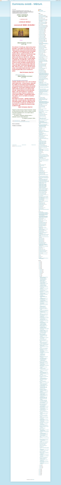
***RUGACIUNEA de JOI (42, 30)
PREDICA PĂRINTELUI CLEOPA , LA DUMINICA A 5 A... (44, 316)
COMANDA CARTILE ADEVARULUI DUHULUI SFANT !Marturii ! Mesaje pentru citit (44, 123)
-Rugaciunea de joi (41, 165)
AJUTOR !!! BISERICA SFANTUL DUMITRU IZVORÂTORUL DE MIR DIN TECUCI (44, 90)
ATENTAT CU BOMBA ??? (42, 451)
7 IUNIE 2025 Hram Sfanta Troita (42, 56)
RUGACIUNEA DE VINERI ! (42, 66)
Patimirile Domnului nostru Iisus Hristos (43, 155)
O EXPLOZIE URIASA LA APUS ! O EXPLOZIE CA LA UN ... (43, 290)
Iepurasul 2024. (41, 81)
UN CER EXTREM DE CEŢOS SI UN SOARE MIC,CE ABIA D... (44, 433)
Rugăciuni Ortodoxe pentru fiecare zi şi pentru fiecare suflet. (43, 229)
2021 (39, 266)
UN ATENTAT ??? (42, 446)
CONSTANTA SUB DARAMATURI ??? (44, 425)
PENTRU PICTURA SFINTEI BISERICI (43, 94)
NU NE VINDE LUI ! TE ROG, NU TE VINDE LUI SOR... (44, 287)
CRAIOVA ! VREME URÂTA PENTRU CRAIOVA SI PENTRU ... (44, 435)
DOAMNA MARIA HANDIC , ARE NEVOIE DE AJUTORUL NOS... (43, 387)
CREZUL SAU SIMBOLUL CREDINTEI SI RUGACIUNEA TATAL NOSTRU (43, 190)
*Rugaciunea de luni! (41, 51)
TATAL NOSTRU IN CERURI (42, 242)
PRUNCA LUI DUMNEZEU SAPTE (43, 154)
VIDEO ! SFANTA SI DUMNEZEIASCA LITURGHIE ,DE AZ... (44, 314)
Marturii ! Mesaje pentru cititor (42, 19)
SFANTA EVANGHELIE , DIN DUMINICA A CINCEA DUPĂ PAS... (44, 317)
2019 (39, 268)
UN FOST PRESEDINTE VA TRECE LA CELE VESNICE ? (44, 337)
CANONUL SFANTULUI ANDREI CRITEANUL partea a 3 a (42, 118)
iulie (40, 274)
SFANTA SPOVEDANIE (41, 106)
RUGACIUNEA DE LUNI (41, 70)
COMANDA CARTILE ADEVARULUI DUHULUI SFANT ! (43, 121)
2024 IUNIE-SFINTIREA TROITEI (42, 85)
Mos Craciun (40, 53)
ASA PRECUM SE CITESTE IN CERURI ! (43, 174)
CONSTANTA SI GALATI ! (42, 388)
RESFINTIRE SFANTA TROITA (42, 223)
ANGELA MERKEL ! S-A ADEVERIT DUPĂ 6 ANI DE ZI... (44, 424)
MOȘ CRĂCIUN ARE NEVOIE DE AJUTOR (44, 209)
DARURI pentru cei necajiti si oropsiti (43, 196)
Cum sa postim (40, 195)
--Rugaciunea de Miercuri (42, 35)
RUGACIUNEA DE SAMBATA (42, 59)
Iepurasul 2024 (40, 80)
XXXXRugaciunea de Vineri (42, 251)
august (40, 273)
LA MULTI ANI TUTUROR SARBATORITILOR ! (42, 354)
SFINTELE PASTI (41, 231)
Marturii (15, 121)
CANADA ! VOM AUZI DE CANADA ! (44, 403)
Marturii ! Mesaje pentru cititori (42, 16)
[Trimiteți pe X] (23, 120)
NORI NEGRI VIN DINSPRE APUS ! (44, 457)
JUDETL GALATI (41, 152)
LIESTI (40, 153)
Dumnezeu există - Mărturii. (27, 4)
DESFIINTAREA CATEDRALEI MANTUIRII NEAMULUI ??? (43, 279)
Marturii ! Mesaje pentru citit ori (42, 25)
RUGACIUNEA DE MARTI (42, 34)
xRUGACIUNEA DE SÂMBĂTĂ (42, 76)
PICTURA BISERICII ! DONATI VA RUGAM (43, 87)
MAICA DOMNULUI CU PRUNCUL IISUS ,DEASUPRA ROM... (43, 358)
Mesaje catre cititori (41, 18)
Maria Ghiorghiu (41, 10)
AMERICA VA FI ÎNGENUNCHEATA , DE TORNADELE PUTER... (44, 293)
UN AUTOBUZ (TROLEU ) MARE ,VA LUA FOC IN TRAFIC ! (44, 385)
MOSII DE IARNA (41, 111)
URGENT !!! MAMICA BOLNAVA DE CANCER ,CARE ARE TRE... (44, 342)
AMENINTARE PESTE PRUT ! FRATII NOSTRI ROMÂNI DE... (44, 322)
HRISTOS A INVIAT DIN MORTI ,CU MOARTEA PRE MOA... (44, 393)
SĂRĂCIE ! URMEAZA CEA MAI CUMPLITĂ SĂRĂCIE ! (43, 282)
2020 (39, 267)
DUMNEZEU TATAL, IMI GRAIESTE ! (44, 348)
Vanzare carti (40, 42)
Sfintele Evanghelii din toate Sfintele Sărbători (25, 121)
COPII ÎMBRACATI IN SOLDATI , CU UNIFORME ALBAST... (44, 298)
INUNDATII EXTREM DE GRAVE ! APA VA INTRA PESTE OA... (44, 439)
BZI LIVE (40, 100)
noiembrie (41, 270)
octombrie (41, 271)
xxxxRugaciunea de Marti (42, 72)
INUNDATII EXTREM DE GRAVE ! (43, 361)
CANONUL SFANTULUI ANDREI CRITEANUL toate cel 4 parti (42, 184)
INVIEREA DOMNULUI (41, 203)
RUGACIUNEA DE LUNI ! (42, 28)
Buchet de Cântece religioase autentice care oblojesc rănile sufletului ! (43, 179)
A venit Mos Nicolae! (41, 171)
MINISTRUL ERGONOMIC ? (43, 381)
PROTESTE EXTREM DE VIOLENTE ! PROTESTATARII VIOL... (44, 408)
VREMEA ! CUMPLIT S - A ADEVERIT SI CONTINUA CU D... (44, 453)
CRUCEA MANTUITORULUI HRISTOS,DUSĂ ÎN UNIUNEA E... (44, 378)
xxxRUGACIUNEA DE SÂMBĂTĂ (42, 114)
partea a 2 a (40, 256)
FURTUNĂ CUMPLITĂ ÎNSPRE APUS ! (44, 310)
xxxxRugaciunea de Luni (42, 115)
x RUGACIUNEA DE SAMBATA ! (42, 60)
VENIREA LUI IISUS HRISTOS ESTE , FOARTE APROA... (44, 362)
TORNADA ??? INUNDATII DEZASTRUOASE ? (43, 280)
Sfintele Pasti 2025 (41, 238)
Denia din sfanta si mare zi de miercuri (43, 110)
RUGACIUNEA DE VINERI (42, 71)
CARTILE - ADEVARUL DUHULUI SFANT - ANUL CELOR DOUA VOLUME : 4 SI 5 (44, 84)
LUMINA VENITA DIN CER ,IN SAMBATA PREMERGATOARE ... (44, 430)
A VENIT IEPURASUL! (41, 170)
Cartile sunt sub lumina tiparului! (42, 124)
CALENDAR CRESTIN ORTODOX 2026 (43, 181)
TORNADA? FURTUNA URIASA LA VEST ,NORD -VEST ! (44, 319)
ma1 (39, 255)
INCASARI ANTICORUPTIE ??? (43, 443)
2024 (39, 166)
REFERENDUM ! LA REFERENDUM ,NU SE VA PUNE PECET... (44, 332)
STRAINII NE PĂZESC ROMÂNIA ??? (44, 442)
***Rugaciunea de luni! (41, 36)
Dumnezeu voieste (41, 200)
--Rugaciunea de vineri (41, 31)
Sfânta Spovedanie (41, 241)
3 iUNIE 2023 (40, 168)
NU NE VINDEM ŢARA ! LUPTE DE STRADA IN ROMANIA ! (44, 300)
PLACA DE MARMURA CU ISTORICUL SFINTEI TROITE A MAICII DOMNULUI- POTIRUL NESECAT (43, 215)
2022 (39, 265)
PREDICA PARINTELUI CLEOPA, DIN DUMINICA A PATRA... (44, 364)
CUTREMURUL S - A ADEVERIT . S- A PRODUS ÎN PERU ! (44, 311)
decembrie (41, 269)
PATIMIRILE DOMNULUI (41, 130)
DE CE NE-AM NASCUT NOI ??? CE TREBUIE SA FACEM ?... (44, 409)
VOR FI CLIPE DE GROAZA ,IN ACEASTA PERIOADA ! (43, 405)
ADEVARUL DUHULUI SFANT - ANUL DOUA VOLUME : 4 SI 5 (43, 172)
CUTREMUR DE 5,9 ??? (42, 355)
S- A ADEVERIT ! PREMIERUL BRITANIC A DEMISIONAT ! (43, 324)
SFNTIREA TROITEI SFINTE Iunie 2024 (43, 234)
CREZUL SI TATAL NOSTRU (42, 191)
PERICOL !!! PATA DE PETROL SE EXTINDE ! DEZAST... (43, 325)
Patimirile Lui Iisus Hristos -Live (42, 220)
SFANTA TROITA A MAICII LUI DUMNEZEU (44, 159)
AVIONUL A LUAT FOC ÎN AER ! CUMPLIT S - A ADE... (43, 458)
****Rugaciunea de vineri (42, 55)
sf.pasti (40, 257)
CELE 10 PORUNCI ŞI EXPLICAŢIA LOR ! (43, 119)
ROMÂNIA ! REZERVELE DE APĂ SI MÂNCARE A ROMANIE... (44, 277)
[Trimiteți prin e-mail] (21, 120)
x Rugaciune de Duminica (42, 77)
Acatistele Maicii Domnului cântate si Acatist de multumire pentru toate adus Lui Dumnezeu (43, 44)
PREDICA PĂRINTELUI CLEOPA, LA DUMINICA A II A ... (44, 460)
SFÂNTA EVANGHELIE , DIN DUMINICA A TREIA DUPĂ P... (44, 421)
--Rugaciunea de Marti (41, 37)
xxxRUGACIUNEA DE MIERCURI (43, 78)
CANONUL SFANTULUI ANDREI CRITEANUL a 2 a (42, 182)
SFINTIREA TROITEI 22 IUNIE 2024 (43, 135)
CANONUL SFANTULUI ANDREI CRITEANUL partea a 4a (42, 143)
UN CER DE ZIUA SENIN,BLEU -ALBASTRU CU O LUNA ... (43, 285)
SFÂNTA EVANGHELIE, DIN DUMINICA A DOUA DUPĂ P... (44, 461)
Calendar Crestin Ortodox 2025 (42, 192)
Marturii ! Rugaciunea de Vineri (42, 105)
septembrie (41, 272)
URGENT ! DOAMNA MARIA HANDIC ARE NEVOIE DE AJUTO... (44, 372)
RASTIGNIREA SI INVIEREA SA (42, 222)
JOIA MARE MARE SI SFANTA (42, 204)
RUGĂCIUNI (40, 226)
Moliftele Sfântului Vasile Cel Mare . (43, 75)
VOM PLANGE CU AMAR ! (43, 444)
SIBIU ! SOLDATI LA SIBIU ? (43, 333)
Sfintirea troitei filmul (41, 240)
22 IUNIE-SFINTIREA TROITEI (42, 167)
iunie (40, 275)
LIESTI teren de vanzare (41, 207)
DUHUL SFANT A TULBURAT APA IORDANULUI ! (43, 349)
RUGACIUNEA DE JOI (41, 29)
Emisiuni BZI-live (41, 69)
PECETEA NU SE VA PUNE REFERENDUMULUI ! (43, 306)
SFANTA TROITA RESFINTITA (42, 230)
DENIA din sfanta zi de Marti (42, 127)
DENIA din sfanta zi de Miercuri (42, 147)
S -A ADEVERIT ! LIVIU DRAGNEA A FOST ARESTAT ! (44, 301)
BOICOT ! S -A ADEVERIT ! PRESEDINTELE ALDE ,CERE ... (44, 334)
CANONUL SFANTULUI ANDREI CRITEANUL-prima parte (42, 187)
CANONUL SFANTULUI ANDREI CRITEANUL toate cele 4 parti (42, 185)
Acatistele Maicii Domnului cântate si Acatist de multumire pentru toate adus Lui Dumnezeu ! (43, 92)
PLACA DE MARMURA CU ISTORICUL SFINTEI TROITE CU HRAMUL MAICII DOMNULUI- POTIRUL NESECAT (43, 217)
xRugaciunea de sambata (42, 50)
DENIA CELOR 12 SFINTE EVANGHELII (43, 146)
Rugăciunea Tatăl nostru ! (42, 158)
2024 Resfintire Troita (41, 97)
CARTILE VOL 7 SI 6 (41, 144)
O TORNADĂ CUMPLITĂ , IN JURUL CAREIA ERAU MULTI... (44, 283)
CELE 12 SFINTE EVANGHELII (42, 145)
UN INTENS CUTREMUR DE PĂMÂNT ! (44, 344)
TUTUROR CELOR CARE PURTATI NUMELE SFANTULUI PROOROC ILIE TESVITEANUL (43, 245)
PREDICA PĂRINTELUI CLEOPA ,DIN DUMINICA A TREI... (44, 419)
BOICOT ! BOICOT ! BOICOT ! (43, 375)
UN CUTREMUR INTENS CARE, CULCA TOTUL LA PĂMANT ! (43, 400)
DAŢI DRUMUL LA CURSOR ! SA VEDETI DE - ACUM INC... (43, 389)
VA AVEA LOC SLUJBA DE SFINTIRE (43, 246)
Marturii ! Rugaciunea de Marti (42, 63)
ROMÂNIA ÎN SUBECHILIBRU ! (43, 307)
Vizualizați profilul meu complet (41, 11)
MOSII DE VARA (41, 208)
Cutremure (40, 24)
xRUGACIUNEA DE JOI (41, 113)
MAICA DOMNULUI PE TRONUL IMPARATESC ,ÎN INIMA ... (43, 327)
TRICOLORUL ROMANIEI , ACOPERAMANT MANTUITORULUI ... (44, 369)
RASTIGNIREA (40, 221)
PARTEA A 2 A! (40, 211)
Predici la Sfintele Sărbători (42, 23)
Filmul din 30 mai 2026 (41, 202)
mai (40, 276)
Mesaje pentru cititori (18, 121)
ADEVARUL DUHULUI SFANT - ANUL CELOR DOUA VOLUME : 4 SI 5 (43, 99)
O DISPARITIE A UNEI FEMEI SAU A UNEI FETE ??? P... (44, 396)
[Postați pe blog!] (22, 120)
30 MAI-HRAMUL (41, 48)
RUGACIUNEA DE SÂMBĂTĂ (42, 41)
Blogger (33, 479)
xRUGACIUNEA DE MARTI (42, 64)
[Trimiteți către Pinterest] (24, 120)
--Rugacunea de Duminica (42, 45)
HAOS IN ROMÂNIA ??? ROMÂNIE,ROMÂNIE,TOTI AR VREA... (43, 297)
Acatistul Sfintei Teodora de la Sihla (43, 176)
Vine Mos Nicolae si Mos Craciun (42, 250)
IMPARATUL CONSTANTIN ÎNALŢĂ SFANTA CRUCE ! (44, 345)
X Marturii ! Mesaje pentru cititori (42, 49)
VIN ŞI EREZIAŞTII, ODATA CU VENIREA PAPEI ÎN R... (43, 360)
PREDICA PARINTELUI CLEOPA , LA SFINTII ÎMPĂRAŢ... (44, 351)
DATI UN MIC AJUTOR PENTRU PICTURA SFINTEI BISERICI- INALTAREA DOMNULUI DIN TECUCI (44, 126)
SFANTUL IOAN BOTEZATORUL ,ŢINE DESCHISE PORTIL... (44, 406)
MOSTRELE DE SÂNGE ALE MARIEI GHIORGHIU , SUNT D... (44, 330)
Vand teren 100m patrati (41, 249)
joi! (39, 254)
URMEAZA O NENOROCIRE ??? (43, 445)
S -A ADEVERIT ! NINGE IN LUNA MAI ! (44, 450)
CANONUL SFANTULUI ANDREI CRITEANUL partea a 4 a (42, 142)
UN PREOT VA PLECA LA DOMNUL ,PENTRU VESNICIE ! (44, 394)
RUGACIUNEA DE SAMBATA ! (42, 40)
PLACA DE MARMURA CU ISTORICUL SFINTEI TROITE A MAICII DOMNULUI (43, 213)
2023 (39, 264)
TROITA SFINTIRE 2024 (41, 243)
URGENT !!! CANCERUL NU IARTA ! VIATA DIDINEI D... (44, 303)
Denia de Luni (40, 109)
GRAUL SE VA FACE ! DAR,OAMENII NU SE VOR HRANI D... (44, 402)
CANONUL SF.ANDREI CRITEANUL (43, 188)
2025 (39, 262)
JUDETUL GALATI (41, 205)
